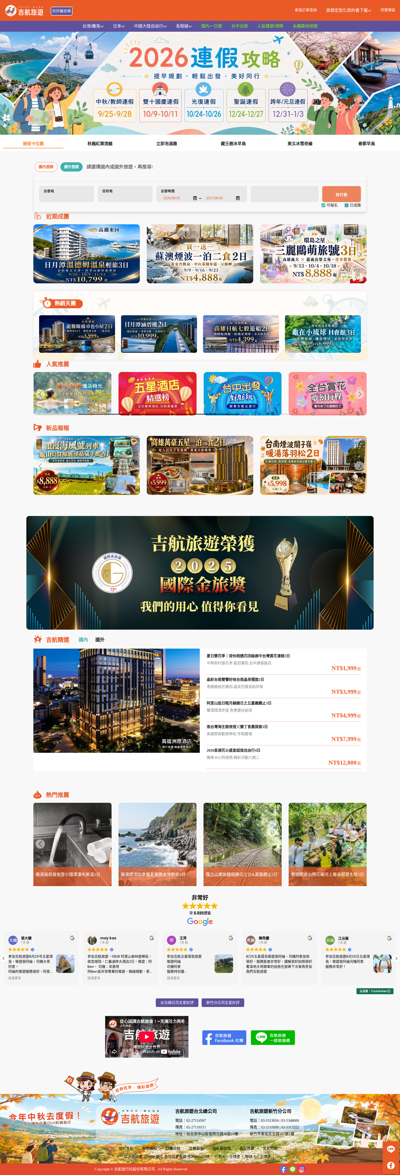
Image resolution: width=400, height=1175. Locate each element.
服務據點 (149, 1148)
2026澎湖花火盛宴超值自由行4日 (233, 750)
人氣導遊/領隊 (270, 26)
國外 (100, 639)
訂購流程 (173, 1148)
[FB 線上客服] (391, 1165)
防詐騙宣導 (61, 11)
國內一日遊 (211, 26)
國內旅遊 (46, 167)
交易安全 (196, 1148)
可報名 (332, 205)
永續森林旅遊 (305, 26)
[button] (359, 254)
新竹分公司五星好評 (223, 1003)
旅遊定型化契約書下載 (347, 10)
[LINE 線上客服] (391, 1149)
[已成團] (355, 205)
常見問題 (270, 1148)
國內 (83, 639)
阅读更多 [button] (14, 978)
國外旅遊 (71, 167)
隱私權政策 (221, 1148)
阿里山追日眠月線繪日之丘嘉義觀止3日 (239, 703)
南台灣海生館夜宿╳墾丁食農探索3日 (237, 727)
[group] (86, 253)
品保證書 (246, 1148)
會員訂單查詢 (306, 10)
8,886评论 (202, 912)
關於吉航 (126, 1148)
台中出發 (239, 26)
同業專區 (388, 10)
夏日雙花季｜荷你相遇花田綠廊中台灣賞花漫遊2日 (248, 656)
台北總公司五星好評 (177, 1003)
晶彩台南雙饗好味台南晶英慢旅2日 (235, 679)
